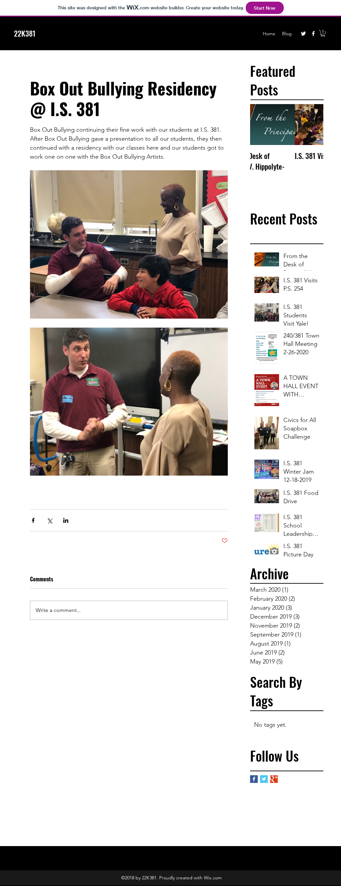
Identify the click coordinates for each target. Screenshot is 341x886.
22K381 (25, 33)
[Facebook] (313, 33)
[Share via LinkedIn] (66, 520)
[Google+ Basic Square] (274, 779)
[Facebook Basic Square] (254, 779)
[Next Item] (313, 124)
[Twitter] (303, 33)
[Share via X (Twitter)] (49, 520)
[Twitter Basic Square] (264, 779)
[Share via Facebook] (33, 520)
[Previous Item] (261, 124)
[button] (323, 33)
